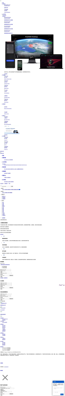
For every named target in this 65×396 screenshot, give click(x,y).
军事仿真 (3, 3)
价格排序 (3, 198)
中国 (3, 203)
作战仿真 (11, 159)
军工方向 (3, 325)
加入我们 (8, 181)
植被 (6, 192)
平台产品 (3, 16)
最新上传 (3, 196)
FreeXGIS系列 (4, 322)
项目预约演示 (7, 264)
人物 (5, 192)
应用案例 (4, 171)
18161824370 (6, 366)
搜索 (12, 186)
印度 (3, 211)
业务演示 (5, 173)
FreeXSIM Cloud (6, 159)
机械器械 (10, 192)
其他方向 (3, 331)
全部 (3, 189)
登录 (1, 151)
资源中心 (3, 115)
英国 (3, 209)
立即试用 (5, 73)
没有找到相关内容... (3, 219)
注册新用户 (6, 277)
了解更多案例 (2, 264)
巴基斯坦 (3, 215)
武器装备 (15, 189)
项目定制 (4, 166)
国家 (3, 202)
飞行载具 (5, 189)
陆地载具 (8, 189)
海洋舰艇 (12, 189)
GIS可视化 (4, 14)
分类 (9, 183)
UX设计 (3, 328)
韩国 (3, 208)
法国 (3, 210)
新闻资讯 (8, 177)
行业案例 (8, 173)
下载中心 (5, 177)
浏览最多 (3, 197)
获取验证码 (11, 275)
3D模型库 (5, 183)
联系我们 (12, 181)
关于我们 (3, 136)
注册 (3, 151)
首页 (3, 2)
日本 (3, 207)
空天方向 (3, 326)
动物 (8, 192)
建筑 (17, 189)
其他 (19, 189)
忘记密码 (1, 277)
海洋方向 (3, 327)
